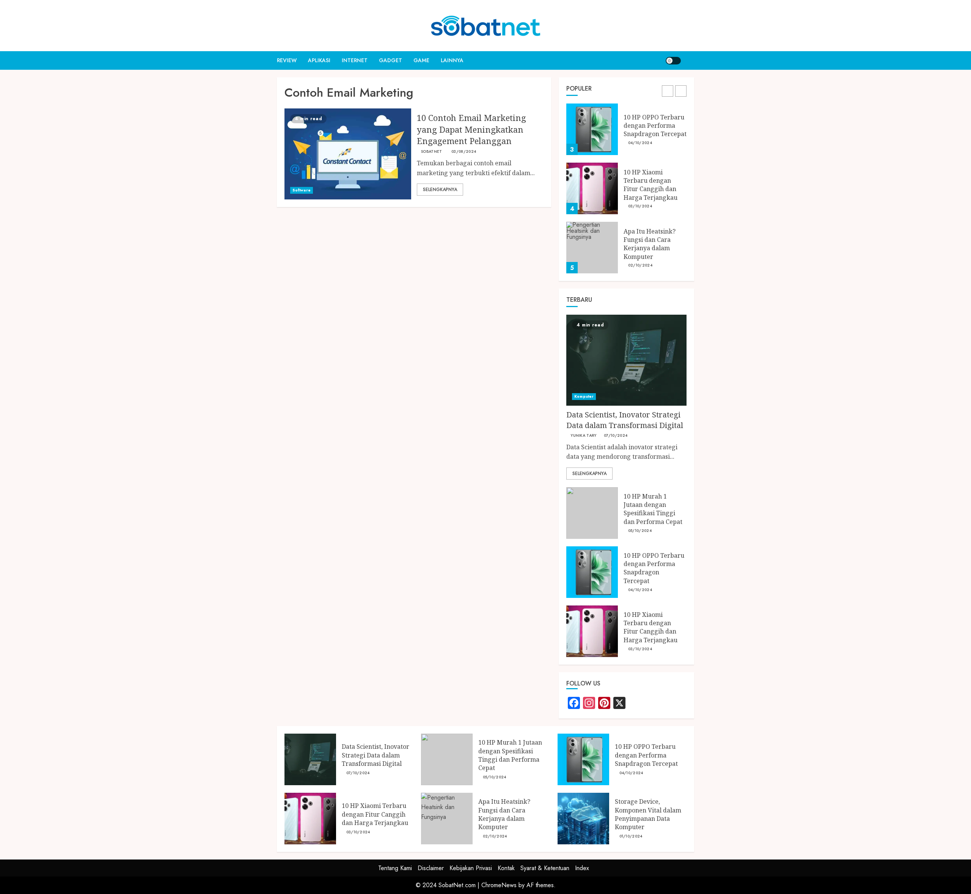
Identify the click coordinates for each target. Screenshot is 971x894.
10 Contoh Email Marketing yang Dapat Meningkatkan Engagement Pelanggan (471, 129)
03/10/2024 (640, 206)
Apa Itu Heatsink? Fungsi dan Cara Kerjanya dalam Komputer (650, 244)
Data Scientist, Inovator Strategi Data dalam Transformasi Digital (624, 419)
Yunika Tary (583, 435)
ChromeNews (499, 885)
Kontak (506, 868)
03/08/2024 (463, 151)
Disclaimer (431, 868)
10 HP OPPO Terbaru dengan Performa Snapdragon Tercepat (655, 125)
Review (287, 60)
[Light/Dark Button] (673, 60)
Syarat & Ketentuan (544, 868)
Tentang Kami (395, 868)
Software (301, 190)
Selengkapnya (440, 189)
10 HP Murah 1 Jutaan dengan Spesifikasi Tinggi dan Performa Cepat (653, 509)
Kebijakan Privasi (470, 868)
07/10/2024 (615, 435)
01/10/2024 (631, 836)
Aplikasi (319, 60)
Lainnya (452, 60)
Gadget (390, 60)
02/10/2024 (640, 265)
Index (582, 868)
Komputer (584, 396)
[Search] (689, 60)
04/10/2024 (640, 143)
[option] (626, 133)
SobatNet (431, 151)
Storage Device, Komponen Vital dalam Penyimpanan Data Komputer (648, 814)
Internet (355, 60)
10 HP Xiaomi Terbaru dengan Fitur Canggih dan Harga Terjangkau (650, 185)
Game (421, 60)
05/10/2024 (640, 530)
